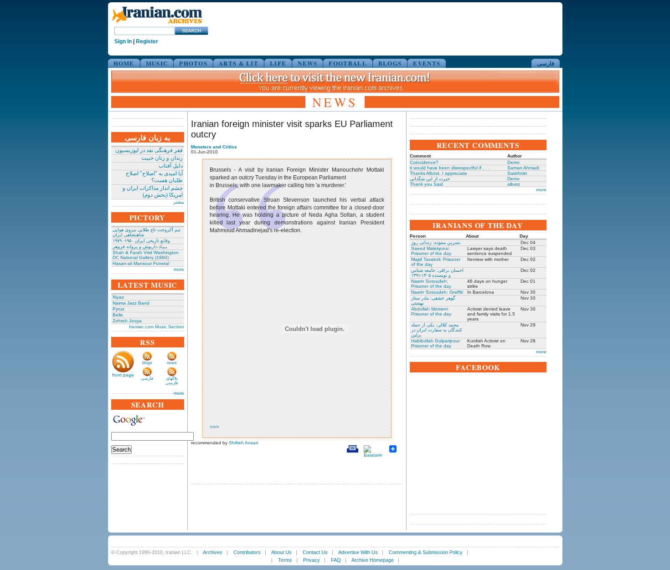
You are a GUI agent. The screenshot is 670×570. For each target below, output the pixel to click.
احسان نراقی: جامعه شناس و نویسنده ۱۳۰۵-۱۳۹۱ (437, 273)
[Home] (156, 23)
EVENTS (426, 63)
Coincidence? (424, 162)
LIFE (278, 63)
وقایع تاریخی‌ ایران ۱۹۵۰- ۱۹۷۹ (141, 240)
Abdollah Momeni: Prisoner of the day (431, 311)
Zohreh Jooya (127, 320)
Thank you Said (426, 184)
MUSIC (157, 63)
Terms (285, 560)
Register (147, 41)
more (179, 269)
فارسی (545, 63)
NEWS (307, 63)
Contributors (247, 552)
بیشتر (178, 201)
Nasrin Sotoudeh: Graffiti (437, 292)
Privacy (311, 560)
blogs (147, 363)
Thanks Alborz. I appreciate (438, 173)
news (172, 363)
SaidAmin (517, 173)
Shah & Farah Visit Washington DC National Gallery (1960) (146, 255)
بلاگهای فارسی (171, 380)
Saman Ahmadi (523, 167)
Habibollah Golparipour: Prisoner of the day (436, 343)
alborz (513, 184)
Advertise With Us (358, 552)
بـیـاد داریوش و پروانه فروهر (140, 246)
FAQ (336, 560)
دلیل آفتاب (171, 166)
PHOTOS (193, 63)
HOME (123, 63)
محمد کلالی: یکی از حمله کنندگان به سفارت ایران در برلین (436, 329)
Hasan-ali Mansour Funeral (141, 263)
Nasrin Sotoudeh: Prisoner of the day (431, 284)
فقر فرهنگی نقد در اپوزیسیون (149, 150)
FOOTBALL (347, 63)
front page (123, 374)
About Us (281, 552)
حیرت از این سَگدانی (430, 178)
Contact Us (315, 552)
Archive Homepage (372, 560)
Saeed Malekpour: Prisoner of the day (431, 251)
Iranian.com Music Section (156, 326)
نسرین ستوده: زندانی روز (435, 242)
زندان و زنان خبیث (162, 158)
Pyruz (118, 308)
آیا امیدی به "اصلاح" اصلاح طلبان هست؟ (154, 176)
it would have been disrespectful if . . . (450, 167)
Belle (118, 314)
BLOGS (390, 63)
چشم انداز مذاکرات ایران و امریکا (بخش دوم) (153, 191)
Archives (212, 552)
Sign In (123, 41)
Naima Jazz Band (131, 302)
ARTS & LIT (238, 63)
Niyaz (118, 297)
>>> (214, 427)
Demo (513, 162)
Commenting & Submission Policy (426, 552)
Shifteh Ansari (243, 442)
